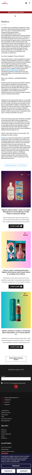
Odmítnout (8, 471)
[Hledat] (15, 16)
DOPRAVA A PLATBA (5, 412)
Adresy (3, 436)
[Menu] (29, 3)
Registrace (4, 432)
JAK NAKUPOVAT (5, 410)
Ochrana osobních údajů (7, 451)
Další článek (22, 165)
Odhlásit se (4, 438)
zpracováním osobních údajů (18, 383)
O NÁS (2, 416)
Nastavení (16, 466)
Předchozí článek (11, 165)
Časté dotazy (4, 414)
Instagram (7, 404)
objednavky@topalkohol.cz (11, 397)
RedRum (3, 138)
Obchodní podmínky (6, 418)
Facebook (7, 402)
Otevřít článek (15, 226)
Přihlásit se (16, 386)
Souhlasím (23, 471)
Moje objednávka (5, 420)
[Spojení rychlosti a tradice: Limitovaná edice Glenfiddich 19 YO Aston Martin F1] (16, 309)
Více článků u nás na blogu (16, 358)
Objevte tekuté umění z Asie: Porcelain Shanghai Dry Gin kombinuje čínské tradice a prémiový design (16, 211)
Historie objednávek (6, 434)
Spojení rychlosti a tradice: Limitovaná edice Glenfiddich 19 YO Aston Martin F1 (16, 332)
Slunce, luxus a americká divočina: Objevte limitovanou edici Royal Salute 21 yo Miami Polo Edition (16, 272)
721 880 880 (7, 400)
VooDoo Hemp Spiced (11, 70)
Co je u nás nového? (6, 447)
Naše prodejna (5, 449)
